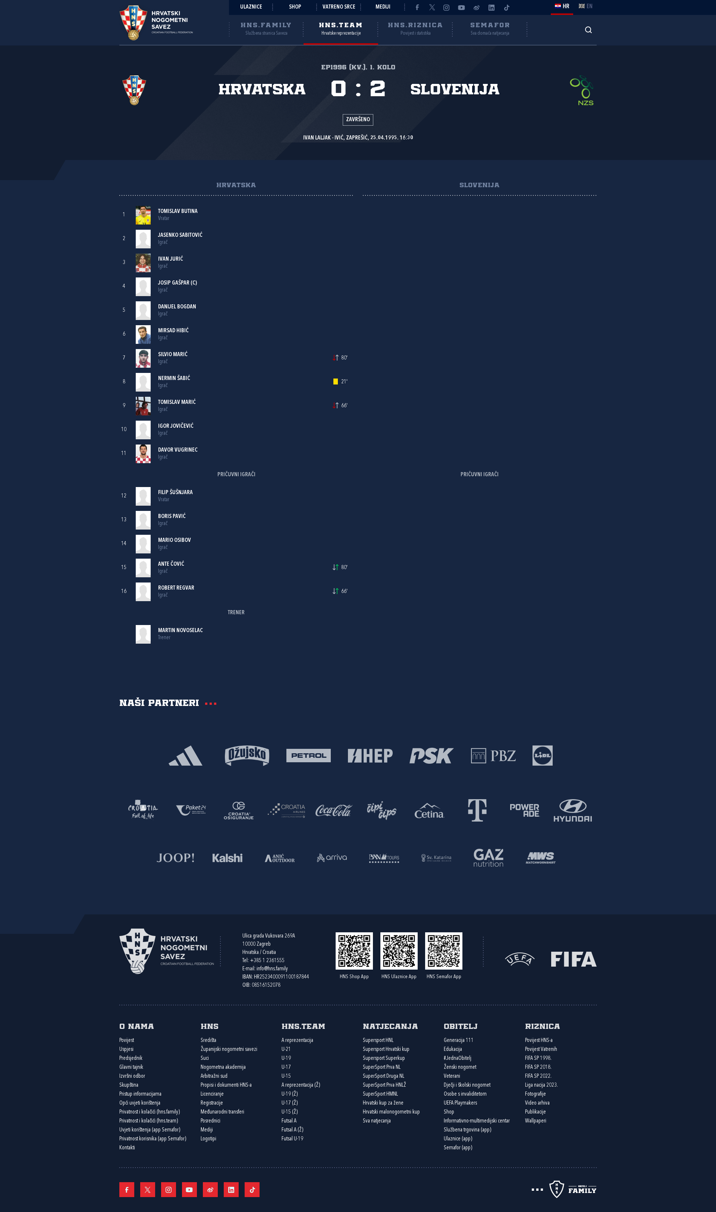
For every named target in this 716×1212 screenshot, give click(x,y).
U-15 (286, 1076)
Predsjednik (130, 1058)
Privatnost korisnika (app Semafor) (152, 1139)
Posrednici (210, 1121)
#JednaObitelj (457, 1058)
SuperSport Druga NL (383, 1076)
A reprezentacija (297, 1040)
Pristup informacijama (140, 1094)
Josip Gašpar (173, 283)
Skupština (128, 1085)
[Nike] (185, 755)
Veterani (452, 1076)
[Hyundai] (573, 810)
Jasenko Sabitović (180, 235)
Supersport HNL (378, 1040)
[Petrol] (308, 755)
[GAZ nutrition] (488, 857)
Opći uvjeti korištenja (139, 1103)
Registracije (212, 1103)
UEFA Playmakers (460, 1103)
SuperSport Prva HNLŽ (384, 1085)
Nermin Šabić (174, 379)
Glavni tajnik (131, 1067)
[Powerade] (525, 810)
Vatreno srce (339, 7)
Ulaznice (251, 7)
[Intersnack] (382, 810)
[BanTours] (384, 857)
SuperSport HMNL (380, 1094)
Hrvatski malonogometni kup (391, 1112)
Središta (208, 1040)
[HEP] (370, 755)
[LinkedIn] (491, 7)
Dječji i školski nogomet (467, 1085)
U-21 (286, 1049)
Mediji (383, 7)
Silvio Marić (173, 355)
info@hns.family (272, 969)
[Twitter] (431, 7)
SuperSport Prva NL (382, 1067)
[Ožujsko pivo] (247, 755)
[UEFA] (520, 958)
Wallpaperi (535, 1121)
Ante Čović (171, 564)
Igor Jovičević (176, 426)
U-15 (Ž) (290, 1112)
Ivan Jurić (170, 259)
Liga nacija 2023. (541, 1085)
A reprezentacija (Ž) (301, 1085)
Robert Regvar (176, 588)
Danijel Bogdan (177, 307)
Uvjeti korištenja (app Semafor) (149, 1130)
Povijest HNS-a (539, 1040)
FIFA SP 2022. (538, 1076)
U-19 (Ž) (290, 1094)
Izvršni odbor (132, 1076)
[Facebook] (416, 7)
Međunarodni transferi (222, 1112)
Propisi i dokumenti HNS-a (226, 1085)
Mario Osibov (174, 540)
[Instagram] (446, 7)
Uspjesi (126, 1049)
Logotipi (208, 1139)
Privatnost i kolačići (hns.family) (149, 1112)
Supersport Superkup (384, 1058)
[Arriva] (332, 857)
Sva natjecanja (377, 1121)
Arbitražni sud (214, 1076)
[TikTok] (506, 7)
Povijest (126, 1040)
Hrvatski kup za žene (383, 1103)
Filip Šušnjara (175, 493)
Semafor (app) (458, 1148)
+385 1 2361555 (267, 961)
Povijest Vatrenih (541, 1049)
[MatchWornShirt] (541, 857)
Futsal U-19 (292, 1139)
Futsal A (289, 1121)
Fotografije (535, 1094)
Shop (295, 7)
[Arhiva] (588, 29)
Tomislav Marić (177, 402)
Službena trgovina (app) (467, 1130)
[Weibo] (476, 7)
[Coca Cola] (334, 810)
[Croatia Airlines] (286, 810)
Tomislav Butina (178, 211)
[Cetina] (429, 810)
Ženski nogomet (460, 1067)
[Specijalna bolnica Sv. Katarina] (436, 857)
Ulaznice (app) (458, 1139)
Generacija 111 (459, 1040)
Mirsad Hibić (173, 331)
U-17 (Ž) (290, 1103)
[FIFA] (574, 958)
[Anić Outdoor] (280, 857)
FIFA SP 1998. (538, 1058)
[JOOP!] (175, 857)
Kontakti (127, 1148)
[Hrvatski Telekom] (477, 810)
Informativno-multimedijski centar (477, 1121)
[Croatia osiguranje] (239, 810)
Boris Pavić (172, 516)
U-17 (286, 1067)
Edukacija (453, 1049)
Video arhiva (537, 1103)
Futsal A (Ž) (292, 1130)
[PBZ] (493, 755)
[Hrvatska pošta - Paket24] (191, 810)
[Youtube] (461, 7)
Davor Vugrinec (178, 450)
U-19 (286, 1058)
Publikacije (535, 1112)
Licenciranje (212, 1094)
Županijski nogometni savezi (229, 1049)
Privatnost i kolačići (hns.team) (148, 1121)
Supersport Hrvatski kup (386, 1049)
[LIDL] (542, 755)
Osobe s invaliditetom (465, 1094)
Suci (205, 1058)
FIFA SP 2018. (538, 1067)
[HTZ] (143, 810)
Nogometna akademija (223, 1067)
